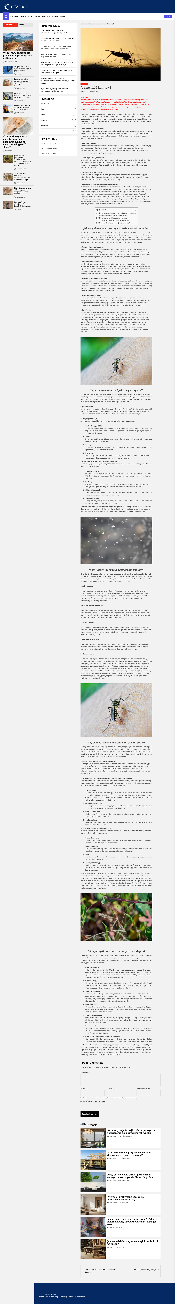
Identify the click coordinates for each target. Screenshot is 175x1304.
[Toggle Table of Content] (133, 210)
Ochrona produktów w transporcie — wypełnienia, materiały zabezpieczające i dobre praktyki (58, 80)
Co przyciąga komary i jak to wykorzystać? (112, 215)
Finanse (23, 16)
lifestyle (8, 25)
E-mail (111, 1088)
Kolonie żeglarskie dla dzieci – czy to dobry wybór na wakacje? (22, 107)
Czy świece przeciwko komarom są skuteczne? (114, 220)
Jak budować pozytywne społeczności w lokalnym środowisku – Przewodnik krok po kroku (22, 160)
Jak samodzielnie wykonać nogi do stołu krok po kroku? (132, 1242)
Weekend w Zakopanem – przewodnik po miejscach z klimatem (17, 55)
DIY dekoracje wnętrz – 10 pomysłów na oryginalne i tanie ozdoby (22, 191)
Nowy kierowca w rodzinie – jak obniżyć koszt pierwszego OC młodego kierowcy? (57, 63)
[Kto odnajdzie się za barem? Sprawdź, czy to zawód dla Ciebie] (8, 96)
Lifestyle (37, 16)
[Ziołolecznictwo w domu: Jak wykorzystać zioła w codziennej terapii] (8, 177)
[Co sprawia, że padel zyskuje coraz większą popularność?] (8, 70)
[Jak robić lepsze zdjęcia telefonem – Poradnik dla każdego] (8, 205)
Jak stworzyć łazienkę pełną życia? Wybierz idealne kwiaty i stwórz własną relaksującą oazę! (132, 1221)
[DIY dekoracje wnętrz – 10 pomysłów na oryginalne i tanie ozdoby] (8, 191)
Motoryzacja (46, 16)
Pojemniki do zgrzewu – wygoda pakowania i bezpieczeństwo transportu (57, 71)
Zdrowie (55, 16)
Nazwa (83, 1088)
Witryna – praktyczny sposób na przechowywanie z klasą (125, 1198)
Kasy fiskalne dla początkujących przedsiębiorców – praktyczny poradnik (55, 31)
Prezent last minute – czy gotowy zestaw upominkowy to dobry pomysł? (22, 82)
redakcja (83, 92)
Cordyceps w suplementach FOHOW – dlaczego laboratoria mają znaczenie (58, 39)
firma (21, 25)
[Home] (6, 16)
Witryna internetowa (143, 1088)
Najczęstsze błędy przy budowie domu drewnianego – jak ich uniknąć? (129, 1153)
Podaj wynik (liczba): (85, 1101)
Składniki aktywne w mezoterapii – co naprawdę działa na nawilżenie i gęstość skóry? (15, 142)
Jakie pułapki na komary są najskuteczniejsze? (114, 223)
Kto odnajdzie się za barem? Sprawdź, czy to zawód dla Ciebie (22, 95)
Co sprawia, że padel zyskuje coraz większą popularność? (22, 69)
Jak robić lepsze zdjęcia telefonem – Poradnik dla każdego (22, 204)
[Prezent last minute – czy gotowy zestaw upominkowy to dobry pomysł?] (8, 82)
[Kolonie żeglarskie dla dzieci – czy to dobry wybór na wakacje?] (8, 109)
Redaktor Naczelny (112, 1136)
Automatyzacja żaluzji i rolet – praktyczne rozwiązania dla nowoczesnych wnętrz (131, 1131)
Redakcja (63, 16)
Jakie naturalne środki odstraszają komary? (113, 218)
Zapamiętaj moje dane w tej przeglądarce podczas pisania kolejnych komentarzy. (110, 1098)
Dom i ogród (14, 16)
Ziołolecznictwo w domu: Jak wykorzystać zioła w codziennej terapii (22, 177)
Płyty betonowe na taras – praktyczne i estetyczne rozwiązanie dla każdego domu (131, 1176)
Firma (30, 16)
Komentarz (85, 1072)
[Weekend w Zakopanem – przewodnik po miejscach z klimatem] (18, 42)
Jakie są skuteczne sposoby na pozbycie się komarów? (117, 213)
